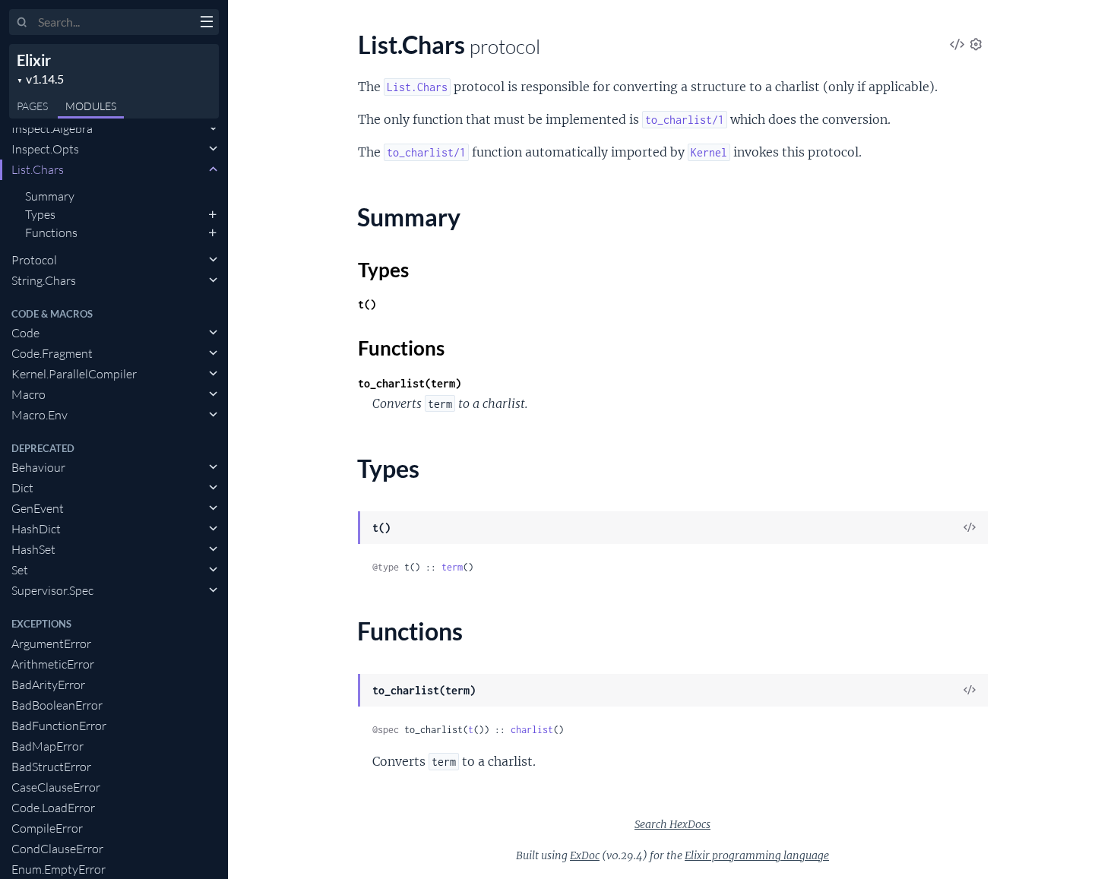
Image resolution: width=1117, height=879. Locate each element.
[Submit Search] (22, 23)
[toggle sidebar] (206, 24)
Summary (49, 196)
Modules (90, 106)
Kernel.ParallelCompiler (74, 373)
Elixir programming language (757, 855)
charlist (532, 729)
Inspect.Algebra (52, 128)
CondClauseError (57, 848)
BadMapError (47, 746)
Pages (32, 106)
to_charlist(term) (409, 383)
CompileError (47, 828)
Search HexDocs (672, 824)
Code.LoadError (53, 807)
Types (40, 214)
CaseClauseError (55, 787)
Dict (22, 487)
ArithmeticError (52, 664)
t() (367, 304)
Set (19, 569)
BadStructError (51, 766)
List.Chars (37, 169)
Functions (51, 232)
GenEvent (37, 508)
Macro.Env (39, 414)
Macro (28, 394)
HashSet (33, 549)
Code (25, 332)
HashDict (36, 528)
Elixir (34, 60)
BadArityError (48, 684)
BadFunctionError (58, 725)
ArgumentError (51, 643)
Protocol (34, 259)
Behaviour (38, 467)
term (452, 567)
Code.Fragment (52, 353)
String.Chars (43, 280)
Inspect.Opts (45, 149)
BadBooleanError (57, 705)
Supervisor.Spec (52, 590)
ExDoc (585, 855)
